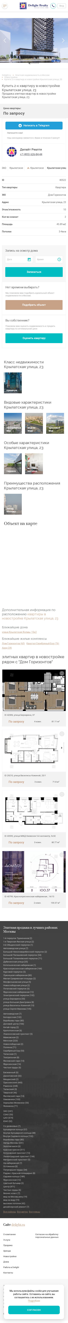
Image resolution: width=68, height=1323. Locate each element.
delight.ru (18, 1225)
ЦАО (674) (8, 1118)
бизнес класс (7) (11, 1193)
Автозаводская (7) (12, 1014)
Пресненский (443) (12, 1082)
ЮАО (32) (7, 1121)
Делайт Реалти (31, 149)
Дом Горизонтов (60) (13, 643)
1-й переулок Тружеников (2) (17, 938)
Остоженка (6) (10, 1166)
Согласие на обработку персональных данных (46, 1235)
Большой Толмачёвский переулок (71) (22, 958)
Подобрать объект (34, 304)
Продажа (7, 1245)
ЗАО (4, 168)
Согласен (34, 1310)
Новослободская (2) (13, 1044)
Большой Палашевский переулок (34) (22, 955)
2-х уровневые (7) (12, 1126)
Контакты (8, 1272)
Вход (61, 6)
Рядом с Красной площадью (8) (19, 1173)
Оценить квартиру (34, 338)
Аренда (7, 1251)
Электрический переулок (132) (18, 995)
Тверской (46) (10, 1092)
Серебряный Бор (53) (13, 1051)
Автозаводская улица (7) (15, 948)
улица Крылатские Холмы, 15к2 (19, 632)
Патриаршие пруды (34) (15, 1170)
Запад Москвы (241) (13, 1143)
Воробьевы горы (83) (13, 1020)
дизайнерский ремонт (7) (16, 1207)
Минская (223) (10, 1040)
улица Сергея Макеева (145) (17, 1009)
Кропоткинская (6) (12, 1030)
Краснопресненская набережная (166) (22, 968)
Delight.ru (6, 75)
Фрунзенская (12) (12, 1180)
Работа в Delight (11, 1267)
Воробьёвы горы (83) (13, 1139)
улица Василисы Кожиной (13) (18, 1005)
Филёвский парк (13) (13, 1096)
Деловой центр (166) (13, 1024)
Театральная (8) (11, 1057)
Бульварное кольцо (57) (15, 1129)
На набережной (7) (12, 1163)
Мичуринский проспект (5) (16, 1159)
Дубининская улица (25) (15, 961)
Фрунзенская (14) (12, 1064)
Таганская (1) (10, 1054)
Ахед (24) (7, 648)
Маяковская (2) (11, 1037)
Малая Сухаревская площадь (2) (19, 978)
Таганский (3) (10, 1089)
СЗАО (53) (8, 1114)
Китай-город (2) (11, 1027)
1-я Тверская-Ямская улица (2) (18, 941)
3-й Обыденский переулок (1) (18, 945)
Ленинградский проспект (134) (19, 1156)
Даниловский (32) (12, 1076)
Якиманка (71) (10, 1106)
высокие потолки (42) (14, 1203)
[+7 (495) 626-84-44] (53, 6)
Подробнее (34, 1301)
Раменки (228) (10, 1086)
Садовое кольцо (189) (14, 1176)
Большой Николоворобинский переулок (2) (25, 952)
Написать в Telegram (36, 125)
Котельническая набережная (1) (19, 965)
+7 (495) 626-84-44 (31, 154)
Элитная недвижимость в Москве (32, 75)
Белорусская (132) (12, 1017)
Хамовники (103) (11, 1099)
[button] (5, 40)
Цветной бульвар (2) (13, 1183)
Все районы (9, 1211)
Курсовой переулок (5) (14, 972)
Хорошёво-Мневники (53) (16, 1103)
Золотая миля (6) (12, 1146)
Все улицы (34, 1211)
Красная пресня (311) (14, 1150)
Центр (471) (9, 1186)
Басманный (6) (10, 1072)
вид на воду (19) (11, 1200)
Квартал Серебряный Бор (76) (42, 643)
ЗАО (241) (8, 1111)
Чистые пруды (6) (12, 1067)
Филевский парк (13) (13, 1061)
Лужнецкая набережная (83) (17, 975)
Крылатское (16, 168)
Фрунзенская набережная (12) (18, 992)
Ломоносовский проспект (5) (18, 1034)
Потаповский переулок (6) (16, 988)
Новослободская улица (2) (16, 985)
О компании (9, 1234)
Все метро (22, 1211)
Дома (6, 1262)
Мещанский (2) (11, 1079)
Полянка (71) (9, 1047)
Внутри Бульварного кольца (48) (19, 1133)
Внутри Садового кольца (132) (18, 1136)
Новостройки (10, 77)
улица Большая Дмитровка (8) (18, 1002)
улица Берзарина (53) (14, 999)
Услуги (6, 1240)
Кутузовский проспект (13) (16, 1153)
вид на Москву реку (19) (15, 1196)
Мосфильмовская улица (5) (17, 982)
